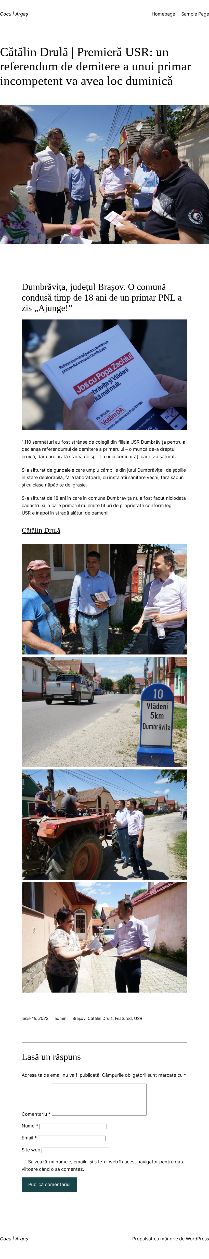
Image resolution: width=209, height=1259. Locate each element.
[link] (41, 530)
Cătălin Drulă (100, 1018)
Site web (31, 1149)
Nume (30, 1125)
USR (138, 1018)
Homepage (163, 14)
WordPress (197, 1238)
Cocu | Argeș (14, 14)
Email (29, 1137)
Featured (123, 1018)
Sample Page (195, 14)
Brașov (78, 1018)
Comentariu (36, 1114)
